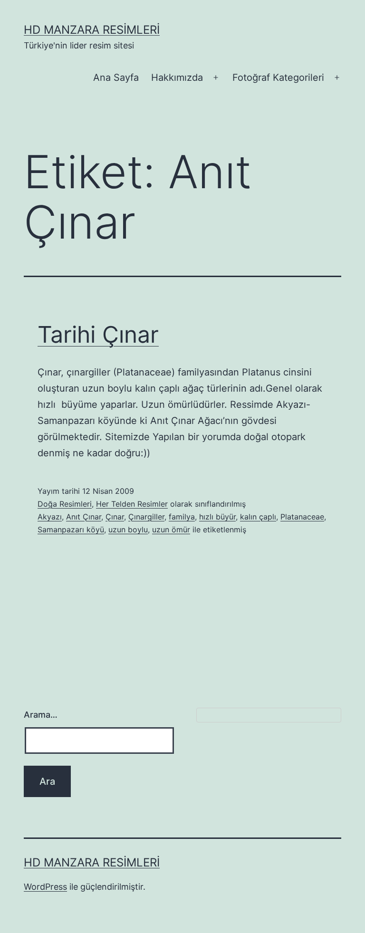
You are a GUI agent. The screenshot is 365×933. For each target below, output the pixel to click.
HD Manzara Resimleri (92, 30)
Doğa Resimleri (65, 504)
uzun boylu (128, 529)
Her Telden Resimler (132, 504)
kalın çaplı (258, 516)
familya (182, 516)
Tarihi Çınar (98, 334)
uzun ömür (171, 529)
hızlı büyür (217, 516)
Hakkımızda (177, 77)
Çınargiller (146, 516)
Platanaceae (302, 516)
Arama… (41, 715)
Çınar (115, 516)
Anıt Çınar (83, 516)
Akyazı (50, 516)
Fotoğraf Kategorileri (278, 77)
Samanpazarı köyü (71, 529)
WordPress (45, 887)
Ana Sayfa (116, 77)
